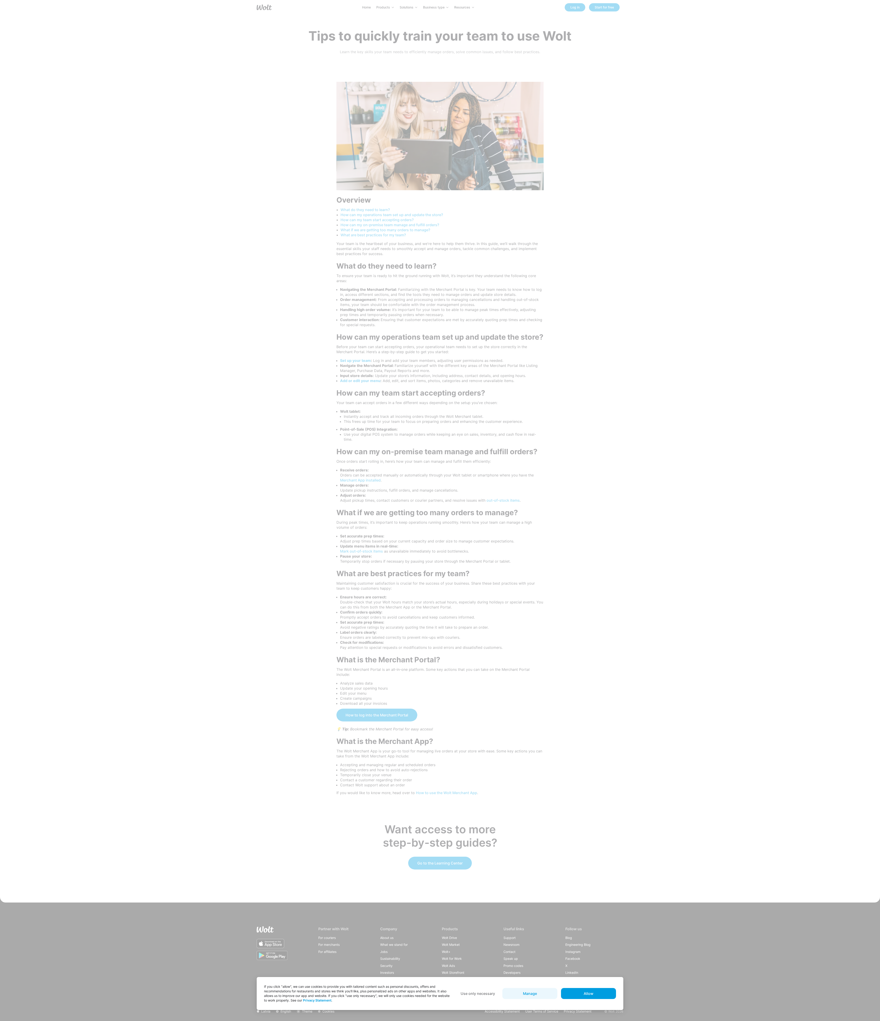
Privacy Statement (317, 1000)
